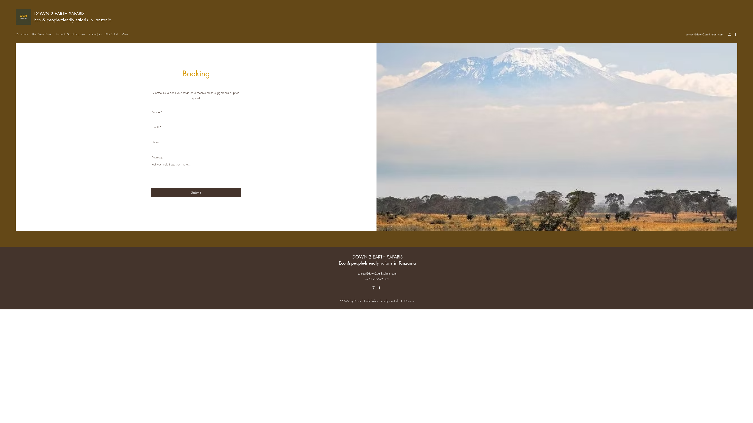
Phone (155, 142)
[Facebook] (735, 34)
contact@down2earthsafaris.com (704, 34)
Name (156, 112)
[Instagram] (729, 34)
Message (157, 157)
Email (155, 127)
